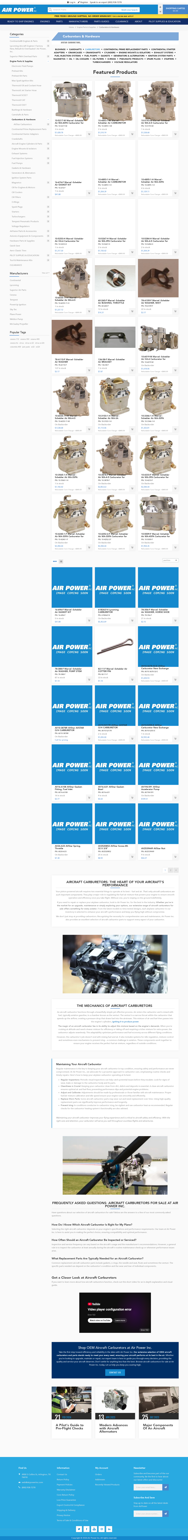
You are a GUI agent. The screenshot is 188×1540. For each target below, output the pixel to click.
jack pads (26, 347)
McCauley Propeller (19, 324)
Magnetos (16, 182)
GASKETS (105, 55)
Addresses (100, 1479)
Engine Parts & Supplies (21, 61)
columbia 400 (15, 347)
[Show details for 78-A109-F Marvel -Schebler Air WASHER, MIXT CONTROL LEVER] (158, 278)
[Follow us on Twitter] (79, 1529)
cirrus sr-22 (29, 343)
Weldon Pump (16, 319)
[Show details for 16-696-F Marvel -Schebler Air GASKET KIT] (72, 587)
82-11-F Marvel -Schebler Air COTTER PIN (112, 670)
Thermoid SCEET (20, 95)
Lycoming (14, 285)
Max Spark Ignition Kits (22, 80)
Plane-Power (15, 314)
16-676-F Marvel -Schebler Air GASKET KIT (68, 183)
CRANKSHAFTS (93, 52)
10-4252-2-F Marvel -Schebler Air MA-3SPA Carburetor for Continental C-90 (113, 536)
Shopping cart (175, 9)
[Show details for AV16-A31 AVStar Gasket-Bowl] (115, 764)
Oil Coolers (17, 192)
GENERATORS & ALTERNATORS (129, 55)
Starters (15, 211)
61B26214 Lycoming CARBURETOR (108, 611)
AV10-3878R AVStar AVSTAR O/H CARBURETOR (69, 729)
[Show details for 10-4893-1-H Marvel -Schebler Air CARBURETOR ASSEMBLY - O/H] (115, 160)
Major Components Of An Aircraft (158, 1427)
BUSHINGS (60, 49)
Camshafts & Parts (20, 114)
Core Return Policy (65, 1495)
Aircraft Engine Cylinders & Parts (27, 143)
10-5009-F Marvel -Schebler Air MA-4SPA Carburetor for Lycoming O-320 (155, 536)
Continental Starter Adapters (25, 134)
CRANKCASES (75, 52)
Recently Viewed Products (107, 1484)
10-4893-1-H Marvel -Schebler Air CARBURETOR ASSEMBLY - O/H (112, 182)
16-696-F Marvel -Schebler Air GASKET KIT (68, 611)
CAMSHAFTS (75, 49)
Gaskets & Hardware (21, 168)
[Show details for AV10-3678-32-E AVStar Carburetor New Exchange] (158, 646)
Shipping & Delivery (66, 1510)
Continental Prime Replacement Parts (29, 129)
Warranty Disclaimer (66, 1489)
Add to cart (89, 134)
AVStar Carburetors (23, 124)
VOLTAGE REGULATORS (125, 62)
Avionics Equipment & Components (26, 236)
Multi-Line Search (129, 10)
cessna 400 (35, 339)
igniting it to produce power (125, 1021)
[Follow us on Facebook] (87, 1529)
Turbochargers (18, 216)
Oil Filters (16, 197)
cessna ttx (14, 343)
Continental (15, 280)
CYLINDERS (109, 52)
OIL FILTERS (98, 59)
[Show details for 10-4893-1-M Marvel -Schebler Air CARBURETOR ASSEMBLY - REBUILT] (115, 101)
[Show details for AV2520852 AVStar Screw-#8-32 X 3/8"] (115, 823)
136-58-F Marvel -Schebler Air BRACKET (111, 360)
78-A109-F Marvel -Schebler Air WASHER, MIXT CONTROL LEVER (155, 303)
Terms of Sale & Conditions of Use (72, 1520)
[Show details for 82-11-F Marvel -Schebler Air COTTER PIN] (115, 646)
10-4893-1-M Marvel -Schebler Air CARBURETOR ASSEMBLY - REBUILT (112, 123)
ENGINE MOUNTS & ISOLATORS (134, 52)
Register (84, 2)
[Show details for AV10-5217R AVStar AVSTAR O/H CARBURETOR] (115, 705)
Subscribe (165, 1487)
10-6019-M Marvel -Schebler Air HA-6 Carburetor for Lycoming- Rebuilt (155, 359)
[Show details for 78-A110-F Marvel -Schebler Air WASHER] (72, 337)
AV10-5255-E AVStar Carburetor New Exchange (155, 726)
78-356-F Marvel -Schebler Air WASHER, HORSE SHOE (155, 611)
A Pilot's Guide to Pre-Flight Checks (70, 1427)
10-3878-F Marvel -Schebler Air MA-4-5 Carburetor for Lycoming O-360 (112, 477)
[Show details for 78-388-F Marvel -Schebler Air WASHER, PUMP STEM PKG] (72, 646)
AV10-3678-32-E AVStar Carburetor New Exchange (155, 667)
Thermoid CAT (18, 100)
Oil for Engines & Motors (23, 187)
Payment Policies (64, 1484)
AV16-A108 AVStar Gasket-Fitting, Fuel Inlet (68, 788)
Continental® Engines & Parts (23, 41)
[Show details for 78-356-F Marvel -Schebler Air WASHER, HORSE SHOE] (158, 587)
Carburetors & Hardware (23, 119)
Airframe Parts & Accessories (23, 231)
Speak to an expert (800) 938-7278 (106, 2)
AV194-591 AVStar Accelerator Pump (150, 788)
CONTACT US (115, 1372)
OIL (70, 59)
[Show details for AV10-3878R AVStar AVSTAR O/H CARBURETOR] (72, 705)
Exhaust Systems (19, 153)
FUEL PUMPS (90, 55)
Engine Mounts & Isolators (24, 148)
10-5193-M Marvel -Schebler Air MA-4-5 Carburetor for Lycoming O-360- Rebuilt (155, 123)
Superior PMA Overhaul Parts (23, 56)
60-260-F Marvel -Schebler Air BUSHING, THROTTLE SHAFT (111, 303)
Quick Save (15, 245)
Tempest (14, 299)
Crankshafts (17, 139)
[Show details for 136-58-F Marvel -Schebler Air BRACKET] (115, 337)
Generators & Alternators (23, 173)
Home (71, 27)
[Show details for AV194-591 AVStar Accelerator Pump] (158, 764)
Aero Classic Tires (18, 250)
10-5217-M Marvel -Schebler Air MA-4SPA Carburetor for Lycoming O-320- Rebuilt (69, 123)
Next (176, 870)
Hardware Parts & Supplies (22, 240)
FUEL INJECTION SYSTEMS (68, 55)
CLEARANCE (16, 265)
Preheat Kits (17, 71)
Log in (72, 2)
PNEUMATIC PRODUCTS (131, 59)
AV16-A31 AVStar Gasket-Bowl (111, 788)
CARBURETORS (92, 49)
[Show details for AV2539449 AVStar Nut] (158, 823)
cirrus (21, 343)
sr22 (33, 347)
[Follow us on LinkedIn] (109, 1529)
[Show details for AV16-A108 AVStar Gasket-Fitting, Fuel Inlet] (72, 764)
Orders (98, 1474)
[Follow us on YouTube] (94, 1529)
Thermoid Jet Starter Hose (24, 90)
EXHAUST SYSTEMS (163, 52)
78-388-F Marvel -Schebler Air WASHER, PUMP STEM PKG (68, 671)
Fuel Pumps (17, 163)
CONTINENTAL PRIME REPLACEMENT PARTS (126, 49)
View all (45, 273)
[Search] (50, 10)
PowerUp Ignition (18, 304)
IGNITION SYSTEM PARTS (160, 55)
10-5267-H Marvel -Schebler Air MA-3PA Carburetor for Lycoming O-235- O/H (112, 241)
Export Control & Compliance (71, 1505)
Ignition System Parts (21, 177)
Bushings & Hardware (22, 109)
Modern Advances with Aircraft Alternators (113, 1428)
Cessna (13, 295)
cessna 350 (24, 339)
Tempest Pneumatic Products (25, 221)
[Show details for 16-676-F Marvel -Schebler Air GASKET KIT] (72, 160)
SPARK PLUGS (154, 59)
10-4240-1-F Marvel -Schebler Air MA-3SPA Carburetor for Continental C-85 (70, 536)
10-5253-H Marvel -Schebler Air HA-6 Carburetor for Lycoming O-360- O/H (69, 241)
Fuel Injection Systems (22, 158)
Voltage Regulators (21, 226)
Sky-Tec (13, 309)
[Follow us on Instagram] (102, 1529)
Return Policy (63, 1479)
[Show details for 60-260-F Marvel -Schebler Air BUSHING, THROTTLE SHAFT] (115, 278)
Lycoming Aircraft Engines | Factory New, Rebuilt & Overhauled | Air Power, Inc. (28, 49)
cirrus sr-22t (39, 343)
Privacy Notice (63, 1515)
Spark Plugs (17, 207)
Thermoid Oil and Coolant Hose (26, 85)
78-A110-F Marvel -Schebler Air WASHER (69, 360)
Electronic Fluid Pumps (22, 66)
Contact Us (62, 1474)
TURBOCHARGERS (102, 62)
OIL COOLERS (82, 59)
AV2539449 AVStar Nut (153, 848)
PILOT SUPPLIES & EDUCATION (24, 255)
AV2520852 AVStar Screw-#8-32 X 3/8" (113, 847)
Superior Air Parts (18, 290)
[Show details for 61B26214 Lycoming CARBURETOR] (115, 587)
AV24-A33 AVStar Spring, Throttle (68, 847)
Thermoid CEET (19, 105)
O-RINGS (111, 59)
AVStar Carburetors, (71, 43)
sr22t (38, 347)
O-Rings (15, 202)
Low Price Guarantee (66, 1500)
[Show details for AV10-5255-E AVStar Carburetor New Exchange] (158, 705)
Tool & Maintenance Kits (21, 260)
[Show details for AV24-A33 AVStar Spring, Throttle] (72, 823)
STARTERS (169, 59)
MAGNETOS (59, 59)
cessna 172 (14, 339)
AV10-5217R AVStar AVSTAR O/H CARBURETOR (112, 726)
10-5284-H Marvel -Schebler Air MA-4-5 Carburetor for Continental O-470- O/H (155, 241)
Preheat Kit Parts (19, 75)
